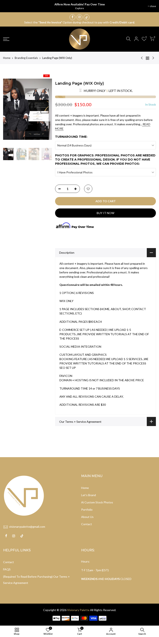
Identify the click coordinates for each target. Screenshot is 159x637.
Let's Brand (88, 495)
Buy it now (105, 213)
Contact (86, 524)
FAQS (7, 569)
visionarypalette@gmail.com (27, 526)
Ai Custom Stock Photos (97, 502)
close (153, 6)
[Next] (45, 109)
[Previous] (10, 109)
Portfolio (87, 509)
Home (6, 58)
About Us (87, 517)
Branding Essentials (26, 58)
